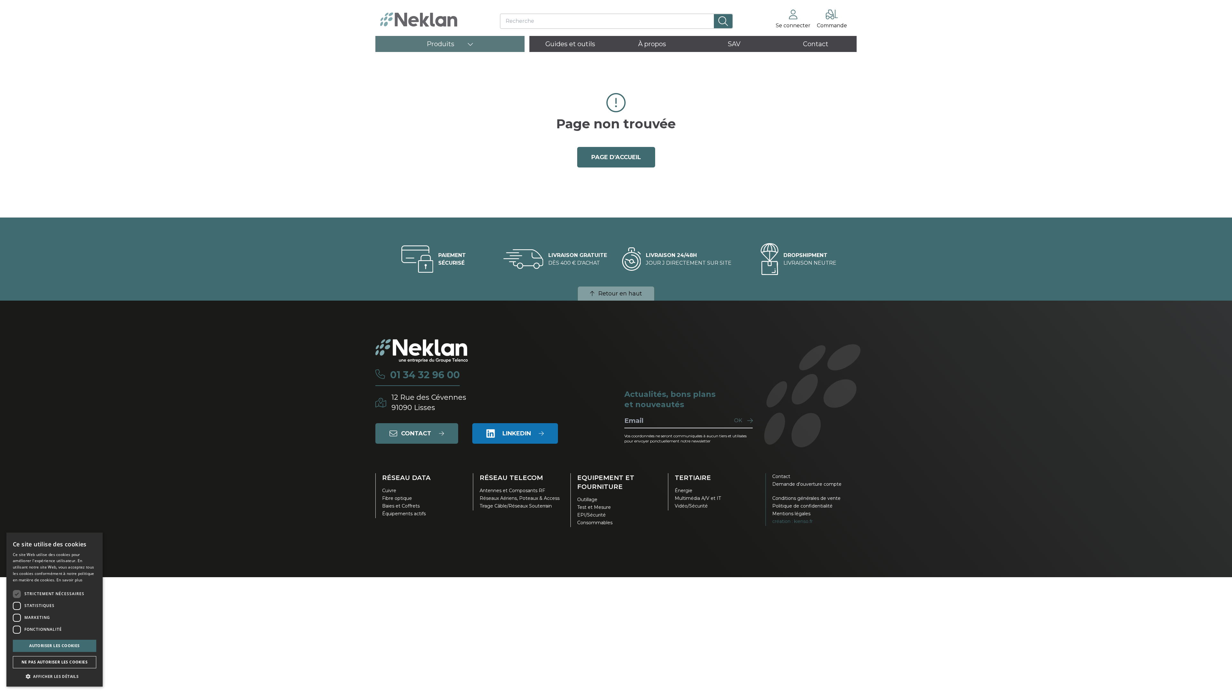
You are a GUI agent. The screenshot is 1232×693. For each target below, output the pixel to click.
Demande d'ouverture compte (807, 484)
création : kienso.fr (792, 521)
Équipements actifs (404, 514)
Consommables (594, 523)
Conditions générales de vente (806, 498)
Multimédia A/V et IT (698, 498)
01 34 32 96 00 (425, 375)
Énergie (683, 490)
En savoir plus (69, 580)
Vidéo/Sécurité (691, 506)
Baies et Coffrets (401, 506)
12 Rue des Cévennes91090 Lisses (428, 402)
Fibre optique (397, 498)
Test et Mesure (594, 507)
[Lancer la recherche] (723, 21)
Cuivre (389, 490)
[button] (54, 676)
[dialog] (54, 610)
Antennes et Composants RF (512, 490)
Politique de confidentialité (802, 506)
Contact (781, 476)
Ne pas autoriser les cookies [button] (54, 662)
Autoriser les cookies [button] (54, 645)
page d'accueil (616, 157)
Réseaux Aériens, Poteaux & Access (520, 498)
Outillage (587, 499)
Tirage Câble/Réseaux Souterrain (516, 506)
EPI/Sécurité (591, 515)
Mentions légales (791, 514)
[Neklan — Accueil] (418, 20)
